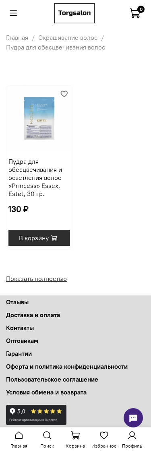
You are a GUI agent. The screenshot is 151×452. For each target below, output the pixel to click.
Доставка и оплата (33, 315)
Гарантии (19, 353)
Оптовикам (22, 340)
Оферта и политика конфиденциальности (67, 366)
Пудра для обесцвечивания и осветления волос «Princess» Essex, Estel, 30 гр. (35, 177)
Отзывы (17, 302)
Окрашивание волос (67, 37)
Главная (17, 37)
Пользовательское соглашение (52, 379)
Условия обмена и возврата (46, 392)
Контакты (20, 328)
